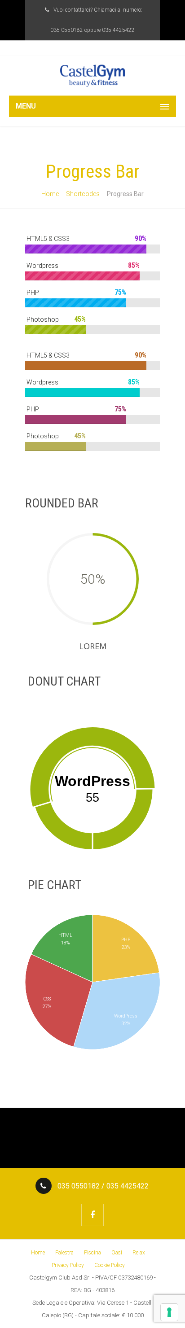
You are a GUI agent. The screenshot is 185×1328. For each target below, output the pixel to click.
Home (50, 193)
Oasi (116, 1252)
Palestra (64, 1252)
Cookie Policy (109, 1265)
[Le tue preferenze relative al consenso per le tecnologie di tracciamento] (169, 1312)
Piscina (92, 1252)
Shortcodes (83, 193)
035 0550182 (66, 30)
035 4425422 (118, 30)
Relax (138, 1252)
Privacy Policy (68, 1265)
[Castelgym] (92, 76)
